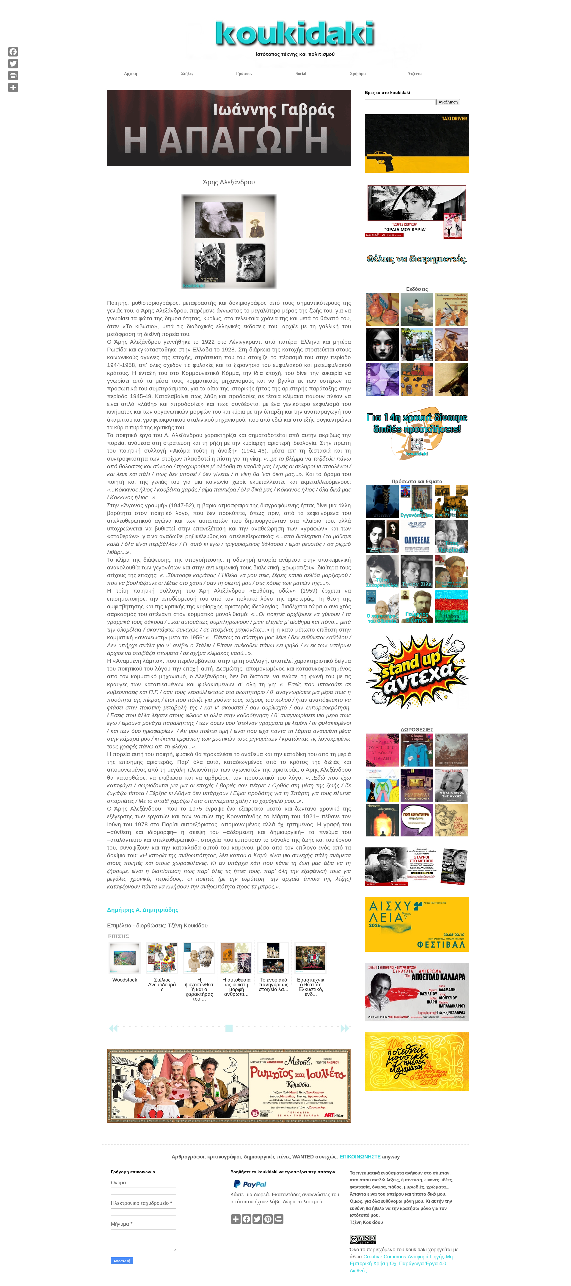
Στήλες (187, 73)
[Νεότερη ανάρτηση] (113, 1031)
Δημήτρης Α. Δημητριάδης (142, 910)
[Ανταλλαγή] (13, 87)
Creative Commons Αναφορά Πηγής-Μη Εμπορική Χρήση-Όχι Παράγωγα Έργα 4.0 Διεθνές (401, 1264)
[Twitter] (13, 64)
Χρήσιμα (358, 73)
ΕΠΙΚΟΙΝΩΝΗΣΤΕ (361, 1157)
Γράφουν (244, 73)
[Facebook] (13, 52)
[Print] (13, 75)
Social (301, 73)
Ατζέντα (414, 73)
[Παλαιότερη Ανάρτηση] (345, 1031)
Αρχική (130, 73)
